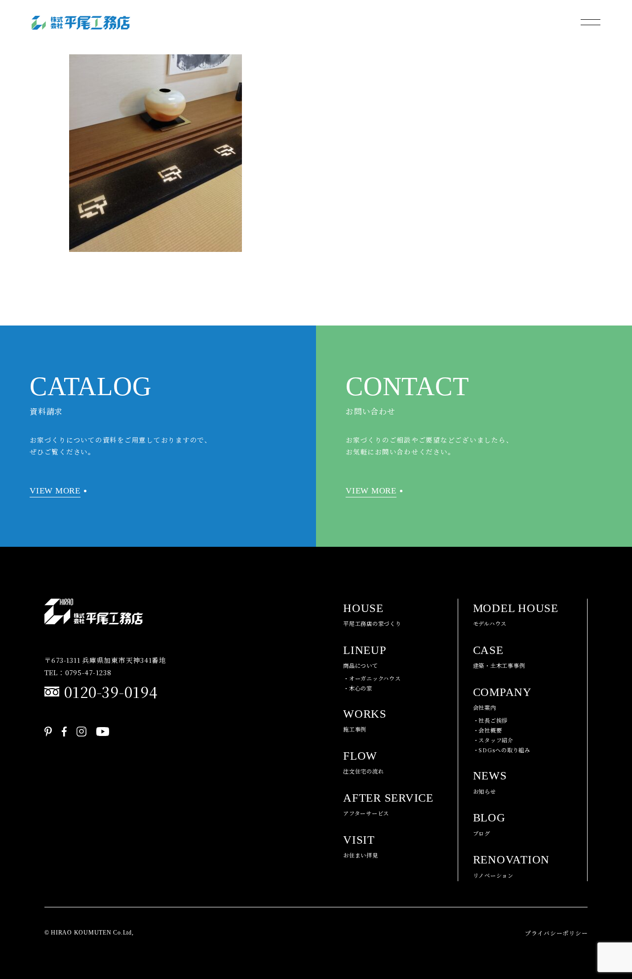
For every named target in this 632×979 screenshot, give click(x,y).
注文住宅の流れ (363, 762)
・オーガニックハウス (372, 678)
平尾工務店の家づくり (372, 615)
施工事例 (365, 721)
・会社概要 (487, 730)
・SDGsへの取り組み (501, 750)
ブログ (489, 824)
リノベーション (511, 866)
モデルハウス (515, 615)
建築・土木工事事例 (499, 657)
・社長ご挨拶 (490, 720)
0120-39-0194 (111, 691)
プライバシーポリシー (556, 933)
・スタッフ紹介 (493, 740)
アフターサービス (388, 804)
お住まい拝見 (360, 846)
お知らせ (490, 782)
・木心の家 (357, 688)
